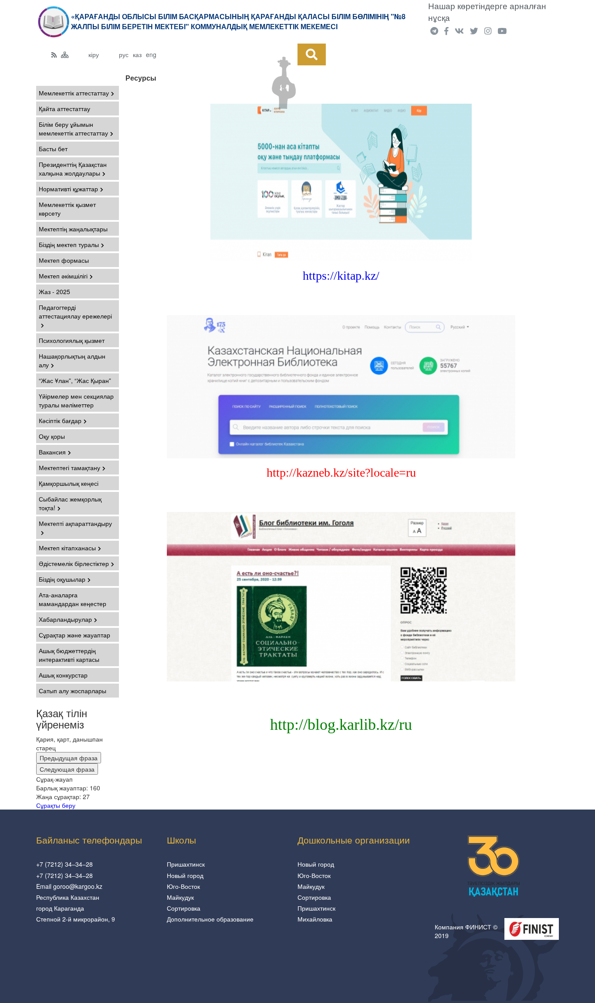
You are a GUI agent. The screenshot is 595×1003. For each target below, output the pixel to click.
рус (123, 54)
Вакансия (52, 451)
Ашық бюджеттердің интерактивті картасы (69, 655)
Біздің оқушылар (62, 579)
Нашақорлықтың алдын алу (72, 360)
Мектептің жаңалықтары (73, 228)
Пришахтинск (186, 864)
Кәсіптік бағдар (60, 420)
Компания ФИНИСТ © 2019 (466, 931)
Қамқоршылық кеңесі (68, 483)
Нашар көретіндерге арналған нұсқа (487, 11)
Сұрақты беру (55, 805)
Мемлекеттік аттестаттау (74, 92)
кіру (93, 54)
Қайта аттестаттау (64, 108)
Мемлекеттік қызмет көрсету (67, 208)
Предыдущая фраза (69, 757)
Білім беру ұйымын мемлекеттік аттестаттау (73, 128)
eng (151, 54)
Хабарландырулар (65, 619)
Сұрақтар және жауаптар (74, 634)
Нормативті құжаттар (68, 188)
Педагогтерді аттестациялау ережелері (75, 311)
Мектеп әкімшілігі (63, 275)
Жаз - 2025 (54, 291)
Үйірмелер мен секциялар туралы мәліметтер (76, 400)
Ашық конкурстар (63, 675)
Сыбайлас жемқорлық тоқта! (70, 503)
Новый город (185, 875)
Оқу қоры (52, 436)
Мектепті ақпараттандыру (75, 523)
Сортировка (183, 908)
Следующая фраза (67, 769)
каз (137, 54)
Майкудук (180, 897)
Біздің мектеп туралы (69, 244)
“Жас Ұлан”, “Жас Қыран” (75, 380)
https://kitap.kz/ (341, 275)
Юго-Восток (183, 886)
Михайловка (315, 919)
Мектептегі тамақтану (69, 467)
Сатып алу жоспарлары (72, 690)
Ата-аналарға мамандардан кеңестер (72, 599)
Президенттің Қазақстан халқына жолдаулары (73, 168)
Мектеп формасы (64, 260)
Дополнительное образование (210, 919)
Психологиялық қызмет (72, 340)
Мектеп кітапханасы (67, 547)
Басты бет (53, 148)
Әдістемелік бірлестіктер (74, 563)
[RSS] (54, 54)
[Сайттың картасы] (65, 54)
